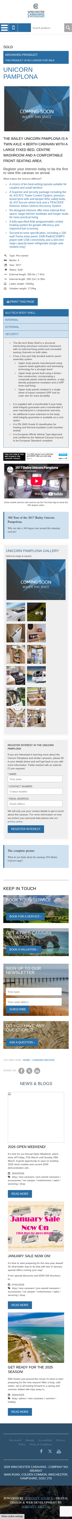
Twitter (29, 1071)
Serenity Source (39, 1498)
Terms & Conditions (41, 1444)
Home (26, 1060)
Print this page (21, 301)
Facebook (21, 1071)
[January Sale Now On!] (36, 1226)
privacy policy (15, 821)
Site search (15, 1440)
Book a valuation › (23, 949)
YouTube (58, 1451)
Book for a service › (25, 916)
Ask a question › (21, 1042)
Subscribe (17, 1009)
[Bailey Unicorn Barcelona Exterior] (15, 612)
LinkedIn (37, 1071)
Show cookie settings (12, 1516)
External (12, 326)
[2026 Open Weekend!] (36, 1117)
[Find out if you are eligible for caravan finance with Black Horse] (36, 457)
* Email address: (18, 798)
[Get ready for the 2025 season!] (36, 1337)
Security (12, 334)
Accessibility (45, 1440)
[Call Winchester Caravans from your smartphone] (13, 27)
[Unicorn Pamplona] (36, 579)
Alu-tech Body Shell (20, 312)
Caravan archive (43, 1060)
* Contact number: (20, 786)
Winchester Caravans (36, 10)
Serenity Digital (36, 1506)
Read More (19, 1193)
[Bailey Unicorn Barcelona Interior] (15, 633)
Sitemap (29, 1440)
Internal (11, 319)
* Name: (12, 774)
